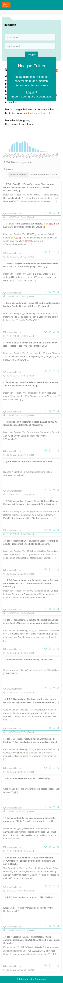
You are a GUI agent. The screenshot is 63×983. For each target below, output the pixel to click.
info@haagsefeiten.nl (38, 113)
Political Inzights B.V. (28, 979)
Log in (30, 92)
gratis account (37, 96)
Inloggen (31, 54)
